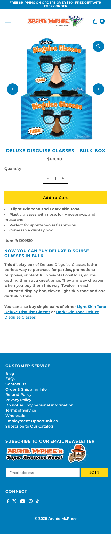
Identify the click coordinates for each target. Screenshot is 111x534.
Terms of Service (20, 410)
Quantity (12, 169)
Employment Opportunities (31, 421)
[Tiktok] (37, 502)
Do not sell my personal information (39, 405)
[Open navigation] (8, 21)
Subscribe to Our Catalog (29, 426)
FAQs (10, 379)
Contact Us (15, 384)
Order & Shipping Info (26, 389)
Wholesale (15, 416)
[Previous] (12, 89)
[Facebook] (8, 502)
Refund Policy (18, 394)
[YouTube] (22, 502)
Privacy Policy (18, 400)
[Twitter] (14, 502)
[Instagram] (31, 502)
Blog (9, 374)
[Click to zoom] (98, 46)
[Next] (98, 89)
